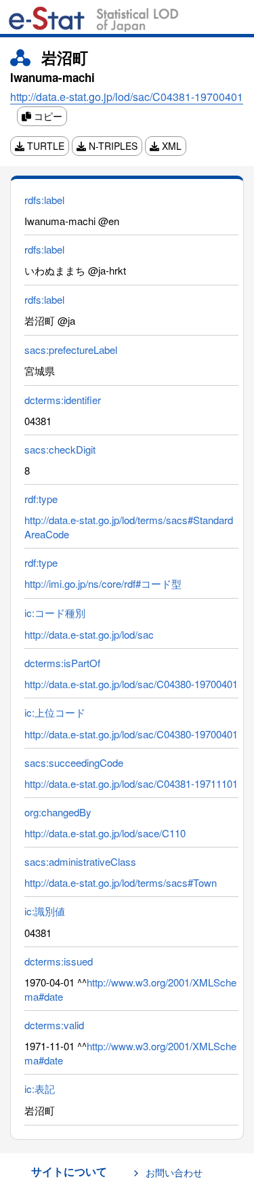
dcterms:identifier (62, 400)
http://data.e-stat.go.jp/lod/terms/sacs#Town (120, 882)
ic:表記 (39, 1088)
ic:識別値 (44, 911)
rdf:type (41, 499)
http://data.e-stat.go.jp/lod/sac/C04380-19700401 (131, 684)
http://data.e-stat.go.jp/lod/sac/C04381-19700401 (126, 96)
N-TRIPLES (111, 146)
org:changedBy (57, 812)
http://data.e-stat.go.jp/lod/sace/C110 (105, 833)
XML (170, 146)
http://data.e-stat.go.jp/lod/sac (89, 634)
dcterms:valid (54, 1025)
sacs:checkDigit (60, 449)
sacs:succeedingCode (73, 762)
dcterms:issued (58, 961)
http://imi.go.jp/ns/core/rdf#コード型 (103, 583)
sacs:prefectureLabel (70, 349)
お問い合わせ (174, 1172)
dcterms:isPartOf (62, 663)
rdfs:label (44, 200)
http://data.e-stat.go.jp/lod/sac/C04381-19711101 (131, 783)
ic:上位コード (54, 712)
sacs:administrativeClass (80, 861)
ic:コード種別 (54, 612)
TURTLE (44, 146)
